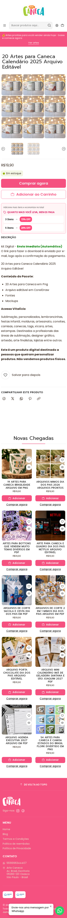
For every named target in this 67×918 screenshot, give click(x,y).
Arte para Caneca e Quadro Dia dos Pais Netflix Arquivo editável (50, 548)
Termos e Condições (16, 839)
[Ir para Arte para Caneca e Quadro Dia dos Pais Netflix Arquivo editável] (50, 526)
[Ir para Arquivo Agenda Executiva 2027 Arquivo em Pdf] (17, 720)
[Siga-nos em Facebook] (23, 811)
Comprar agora (16, 504)
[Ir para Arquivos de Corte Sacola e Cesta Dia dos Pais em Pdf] (17, 590)
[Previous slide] (3, 149)
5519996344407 (17, 863)
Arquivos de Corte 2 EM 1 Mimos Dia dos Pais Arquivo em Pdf (50, 611)
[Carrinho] (62, 26)
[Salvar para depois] (29, 460)
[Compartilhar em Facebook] (4, 399)
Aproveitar (39, 42)
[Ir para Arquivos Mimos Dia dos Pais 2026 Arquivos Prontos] (50, 464)
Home (6, 829)
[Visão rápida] (29, 467)
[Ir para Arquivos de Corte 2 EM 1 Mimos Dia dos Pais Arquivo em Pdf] (50, 590)
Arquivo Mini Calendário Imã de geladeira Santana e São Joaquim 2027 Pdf (50, 676)
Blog (5, 834)
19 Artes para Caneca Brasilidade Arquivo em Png (16, 485)
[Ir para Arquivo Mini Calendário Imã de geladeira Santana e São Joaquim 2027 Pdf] (50, 652)
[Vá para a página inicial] (33, 11)
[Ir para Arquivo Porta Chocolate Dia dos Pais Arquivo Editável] (17, 652)
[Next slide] (63, 149)
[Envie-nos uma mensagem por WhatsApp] (59, 910)
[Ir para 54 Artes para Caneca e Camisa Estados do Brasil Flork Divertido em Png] (50, 720)
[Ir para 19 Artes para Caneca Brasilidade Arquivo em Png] (17, 464)
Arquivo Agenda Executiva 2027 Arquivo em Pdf (16, 740)
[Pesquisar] (49, 25)
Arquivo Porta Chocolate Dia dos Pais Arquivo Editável (16, 674)
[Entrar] (56, 25)
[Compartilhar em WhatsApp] (21, 399)
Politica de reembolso (16, 843)
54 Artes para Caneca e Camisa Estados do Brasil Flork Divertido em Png (50, 743)
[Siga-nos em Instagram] (18, 811)
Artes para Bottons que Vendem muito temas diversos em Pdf (17, 548)
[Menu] (4, 25)
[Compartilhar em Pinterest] (30, 399)
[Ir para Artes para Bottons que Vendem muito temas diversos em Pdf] (17, 526)
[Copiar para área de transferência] (39, 399)
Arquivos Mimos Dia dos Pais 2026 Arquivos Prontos (50, 485)
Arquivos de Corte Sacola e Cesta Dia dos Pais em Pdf (16, 611)
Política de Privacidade (17, 848)
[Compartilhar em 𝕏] (13, 399)
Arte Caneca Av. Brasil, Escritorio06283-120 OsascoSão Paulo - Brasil (18, 872)
